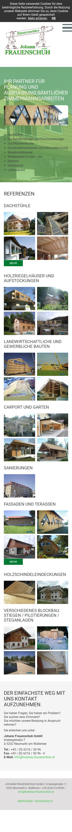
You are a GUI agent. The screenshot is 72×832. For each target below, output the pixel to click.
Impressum (25, 801)
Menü (67, 28)
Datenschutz (44, 801)
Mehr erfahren (37, 18)
